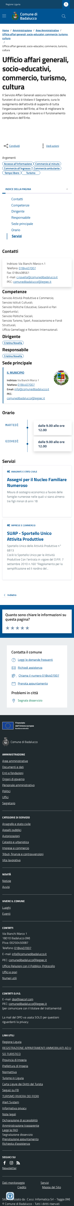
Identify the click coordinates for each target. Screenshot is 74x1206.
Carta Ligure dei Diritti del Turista (22, 1084)
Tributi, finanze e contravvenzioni (22, 854)
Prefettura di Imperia (15, 1066)
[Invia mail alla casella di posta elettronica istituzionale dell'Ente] (29, 954)
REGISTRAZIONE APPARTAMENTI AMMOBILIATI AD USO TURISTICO (36, 1051)
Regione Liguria (13, 4)
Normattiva (9, 1072)
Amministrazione (22, 30)
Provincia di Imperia (14, 1060)
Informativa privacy (14, 1108)
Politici (6, 791)
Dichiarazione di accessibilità (20, 1120)
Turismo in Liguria (13, 1078)
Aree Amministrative (47, 30)
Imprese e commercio (15, 848)
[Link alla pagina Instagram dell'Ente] (11, 1163)
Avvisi (6, 887)
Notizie (6, 881)
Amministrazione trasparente (20, 1125)
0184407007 (27, 268)
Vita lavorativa (11, 860)
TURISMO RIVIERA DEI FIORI (20, 1096)
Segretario (8, 803)
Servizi (45, 1182)
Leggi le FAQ (10, 1130)
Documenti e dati (13, 767)
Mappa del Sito (51, 1187)
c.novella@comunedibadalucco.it (37, 277)
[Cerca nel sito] (62, 16)
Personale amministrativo (18, 785)
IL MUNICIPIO (15, 372)
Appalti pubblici (11, 830)
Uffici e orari (9, 972)
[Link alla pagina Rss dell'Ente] (18, 1163)
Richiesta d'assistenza (16, 1143)
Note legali (9, 1114)
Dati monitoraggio (13, 1182)
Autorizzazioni (11, 836)
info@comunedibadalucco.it (31, 389)
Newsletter (9, 1168)
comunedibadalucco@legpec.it (32, 281)
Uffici (5, 797)
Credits (21, 1187)
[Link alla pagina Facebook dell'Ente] (4, 1163)
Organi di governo (13, 779)
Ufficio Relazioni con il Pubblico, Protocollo (28, 966)
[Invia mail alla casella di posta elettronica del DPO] (22, 999)
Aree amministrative (15, 761)
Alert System (10, 1102)
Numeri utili (9, 978)
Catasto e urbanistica (15, 842)
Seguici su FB (10, 1090)
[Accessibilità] (10, 1196)
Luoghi (6, 907)
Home (5, 30)
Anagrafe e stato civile (16, 824)
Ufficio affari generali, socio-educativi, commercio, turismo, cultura (35, 36)
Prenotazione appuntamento (20, 1139)
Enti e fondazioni (12, 773)
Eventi (6, 913)
